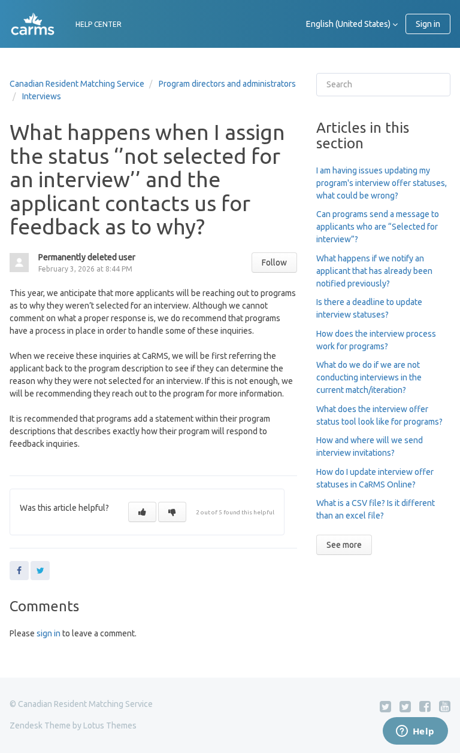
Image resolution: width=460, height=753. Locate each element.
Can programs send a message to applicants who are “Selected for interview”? (377, 226)
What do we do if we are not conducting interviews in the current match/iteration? (369, 377)
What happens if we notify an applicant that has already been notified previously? (374, 271)
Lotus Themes (110, 725)
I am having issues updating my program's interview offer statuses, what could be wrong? (381, 183)
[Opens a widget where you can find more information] (415, 732)
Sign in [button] (428, 24)
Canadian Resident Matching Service (77, 84)
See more (344, 545)
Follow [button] (274, 262)
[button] (142, 512)
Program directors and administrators (227, 84)
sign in (48, 633)
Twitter (40, 570)
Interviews (41, 96)
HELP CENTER (98, 24)
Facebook (19, 570)
